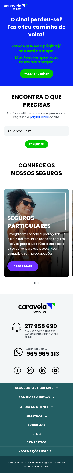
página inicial (39, 117)
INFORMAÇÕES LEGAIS (36, 451)
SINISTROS (36, 416)
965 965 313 (42, 354)
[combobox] (36, 131)
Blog (36, 434)
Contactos (36, 442)
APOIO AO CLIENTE (36, 407)
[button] (35, 283)
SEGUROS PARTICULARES (36, 388)
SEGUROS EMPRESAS (36, 397)
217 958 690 (41, 326)
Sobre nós (36, 425)
